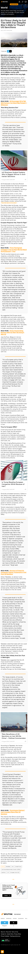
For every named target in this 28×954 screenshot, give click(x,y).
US (8, 872)
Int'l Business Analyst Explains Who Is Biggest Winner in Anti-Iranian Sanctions (14, 174)
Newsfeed (8, 866)
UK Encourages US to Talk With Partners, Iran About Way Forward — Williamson (14, 103)
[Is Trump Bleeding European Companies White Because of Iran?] (14, 470)
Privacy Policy (17, 934)
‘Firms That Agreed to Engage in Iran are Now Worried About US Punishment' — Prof (14, 249)
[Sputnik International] (5, 2)
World (2, 866)
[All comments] (2, 951)
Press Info (8, 932)
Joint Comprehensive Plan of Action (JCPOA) (10, 869)
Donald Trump (18, 866)
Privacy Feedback (5, 936)
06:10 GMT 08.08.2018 (6, 30)
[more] (25, 179)
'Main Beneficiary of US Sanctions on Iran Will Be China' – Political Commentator (14, 736)
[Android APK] (5, 940)
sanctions (3, 872)
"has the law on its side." (9, 203)
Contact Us (3, 934)
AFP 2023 (4, 48)
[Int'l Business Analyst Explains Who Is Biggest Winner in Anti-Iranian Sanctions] (14, 160)
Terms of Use (15, 932)
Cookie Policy (10, 934)
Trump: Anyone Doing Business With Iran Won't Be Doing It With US (12, 332)
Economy (21, 918)
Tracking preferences (15, 936)
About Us (3, 932)
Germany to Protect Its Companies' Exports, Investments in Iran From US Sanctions (14, 572)
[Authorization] (19, 1)
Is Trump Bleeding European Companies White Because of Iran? (13, 484)
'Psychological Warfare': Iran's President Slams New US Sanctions (13, 812)
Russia (15, 918)
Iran (13, 866)
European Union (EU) (14, 872)
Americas (8, 918)
